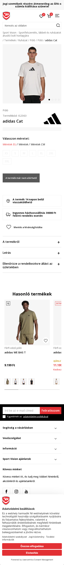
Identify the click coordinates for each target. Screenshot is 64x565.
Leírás (7, 253)
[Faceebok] (6, 491)
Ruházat (23, 40)
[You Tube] (26, 491)
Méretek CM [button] (38, 144)
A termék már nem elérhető (21, 178)
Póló (32, 40)
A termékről (11, 242)
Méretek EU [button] (9, 144)
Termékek (10, 40)
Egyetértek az (27, 416)
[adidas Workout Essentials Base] (15, 382)
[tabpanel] (32, 73)
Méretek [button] (23, 144)
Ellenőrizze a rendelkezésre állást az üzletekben (27, 265)
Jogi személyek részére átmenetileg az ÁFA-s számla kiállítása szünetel (32, 5)
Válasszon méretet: (16, 138)
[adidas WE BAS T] (27, 322)
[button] (32, 25)
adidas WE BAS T (15, 352)
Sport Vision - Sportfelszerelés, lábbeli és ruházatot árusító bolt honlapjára (32, 34)
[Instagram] (16, 491)
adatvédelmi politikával (35, 416)
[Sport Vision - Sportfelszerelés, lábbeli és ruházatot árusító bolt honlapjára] (6, 16)
